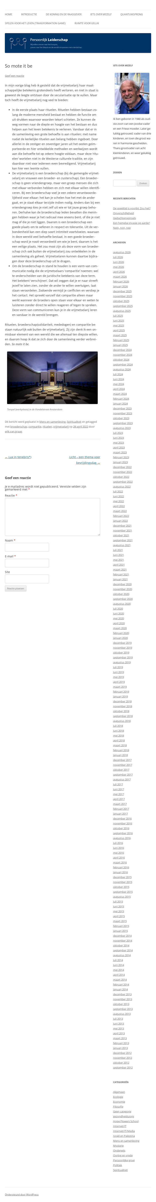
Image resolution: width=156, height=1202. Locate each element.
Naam (10, 540)
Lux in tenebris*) (18, 457)
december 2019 (122, 643)
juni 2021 (118, 555)
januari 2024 (120, 403)
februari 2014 (121, 984)
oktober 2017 (121, 770)
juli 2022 (118, 491)
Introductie (29, 14)
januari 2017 (120, 814)
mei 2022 (118, 501)
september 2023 (123, 423)
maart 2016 (120, 862)
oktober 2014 (121, 945)
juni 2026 (118, 262)
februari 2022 (121, 516)
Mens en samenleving (52, 422)
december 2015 (122, 877)
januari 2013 (120, 1048)
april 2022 (119, 506)
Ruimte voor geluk (87, 23)
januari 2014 (120, 989)
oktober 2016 (121, 828)
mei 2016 (118, 853)
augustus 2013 (122, 1014)
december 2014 (122, 936)
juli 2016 (118, 843)
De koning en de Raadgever (63, 14)
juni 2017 (118, 789)
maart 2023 (120, 452)
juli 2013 (118, 1019)
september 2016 (123, 833)
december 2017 (122, 760)
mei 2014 (118, 970)
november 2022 (122, 472)
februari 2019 (121, 691)
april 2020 (119, 623)
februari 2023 (121, 457)
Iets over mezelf (101, 14)
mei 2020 (118, 618)
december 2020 (122, 584)
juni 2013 (118, 1023)
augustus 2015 (122, 896)
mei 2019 (118, 677)
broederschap (18, 426)
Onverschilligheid (123, 213)
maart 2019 (120, 687)
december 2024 (122, 350)
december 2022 (122, 467)
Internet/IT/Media (124, 1131)
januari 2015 (120, 931)
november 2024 (122, 355)
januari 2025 (120, 345)
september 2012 (123, 1067)
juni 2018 (118, 731)
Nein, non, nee (122, 228)
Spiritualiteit (74, 422)
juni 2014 (118, 965)
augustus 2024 (122, 369)
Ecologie (118, 1097)
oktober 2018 (121, 711)
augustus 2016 (122, 838)
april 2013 (119, 1033)
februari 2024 (121, 399)
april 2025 (119, 330)
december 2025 (122, 291)
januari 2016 (120, 872)
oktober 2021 (121, 535)
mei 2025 (118, 325)
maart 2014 (120, 979)
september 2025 (123, 306)
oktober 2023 (121, 418)
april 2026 (119, 272)
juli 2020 (118, 608)
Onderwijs (119, 1150)
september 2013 (123, 1009)
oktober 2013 (121, 1004)
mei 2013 (118, 1028)
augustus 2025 (122, 311)
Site (7, 572)
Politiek (117, 1165)
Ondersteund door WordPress (22, 1194)
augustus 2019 (122, 662)
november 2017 (122, 765)
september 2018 (123, 716)
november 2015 (122, 882)
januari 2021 (120, 579)
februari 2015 (121, 926)
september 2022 (123, 482)
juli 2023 (118, 433)
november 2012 (122, 1058)
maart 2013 (120, 1038)
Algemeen (119, 1092)
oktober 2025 (121, 301)
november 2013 (122, 999)
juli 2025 (118, 316)
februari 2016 (121, 867)
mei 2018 (118, 735)
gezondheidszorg (123, 1116)
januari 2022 (120, 521)
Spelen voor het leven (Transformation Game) (35, 23)
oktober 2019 (121, 652)
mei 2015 (118, 911)
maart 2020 (120, 628)
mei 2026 (118, 267)
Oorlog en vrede (123, 1155)
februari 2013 (121, 1043)
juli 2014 (118, 960)
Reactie (11, 495)
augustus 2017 (122, 779)
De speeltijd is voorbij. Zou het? (132, 208)
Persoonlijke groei (124, 1160)
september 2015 (123, 892)
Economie (119, 1102)
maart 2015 (120, 921)
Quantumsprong (131, 14)
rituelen (47, 426)
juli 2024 (118, 374)
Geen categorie (122, 1111)
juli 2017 (118, 784)
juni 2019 (118, 672)
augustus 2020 (122, 604)
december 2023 (122, 408)
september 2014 (123, 950)
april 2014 (119, 975)
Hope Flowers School (126, 1121)
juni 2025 (118, 320)
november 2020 (122, 589)
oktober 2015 (121, 887)
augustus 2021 (122, 545)
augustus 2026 (122, 252)
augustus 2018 (122, 721)
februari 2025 (121, 340)
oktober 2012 (121, 1062)
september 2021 (123, 540)
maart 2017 (120, 804)
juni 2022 (118, 496)
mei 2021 (118, 560)
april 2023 (119, 447)
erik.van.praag (13, 431)
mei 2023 (118, 442)
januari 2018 (120, 755)
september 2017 (123, 774)
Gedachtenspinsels (124, 218)
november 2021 (122, 530)
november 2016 (122, 823)
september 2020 (123, 599)
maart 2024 (120, 394)
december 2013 (122, 994)
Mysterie (118, 1145)
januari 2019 (120, 696)
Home (8, 14)
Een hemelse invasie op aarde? (131, 223)
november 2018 (122, 706)
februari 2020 (121, 633)
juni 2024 (118, 379)
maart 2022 (120, 511)
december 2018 (122, 701)
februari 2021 (121, 574)
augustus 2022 (122, 486)
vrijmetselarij (61, 426)
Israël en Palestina (124, 1136)
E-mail (10, 556)
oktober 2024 (121, 359)
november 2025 (122, 296)
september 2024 (123, 364)
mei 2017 (118, 794)
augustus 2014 (122, 955)
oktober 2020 (121, 594)
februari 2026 (121, 281)
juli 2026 (118, 257)
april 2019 (119, 682)
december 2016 (122, 818)
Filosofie (118, 1106)
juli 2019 (118, 667)
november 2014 (122, 940)
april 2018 (119, 740)
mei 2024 (118, 384)
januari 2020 (120, 638)
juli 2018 (118, 726)
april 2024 (119, 389)
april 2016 (119, 857)
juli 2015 (118, 901)
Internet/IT (119, 1126)
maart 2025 (120, 335)
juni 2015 (118, 906)
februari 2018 (121, 750)
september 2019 (123, 657)
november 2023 (122, 413)
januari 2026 (120, 286)
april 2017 (119, 799)
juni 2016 (118, 848)
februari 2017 (121, 809)
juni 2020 (118, 613)
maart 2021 (120, 569)
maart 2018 (120, 745)
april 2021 (119, 565)
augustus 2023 (122, 428)
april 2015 (119, 916)
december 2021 (122, 525)
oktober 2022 (121, 477)
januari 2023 (120, 462)
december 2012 (122, 1053)
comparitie (34, 426)
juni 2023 (118, 438)
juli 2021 (118, 550)
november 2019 (122, 648)
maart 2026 (120, 276)
